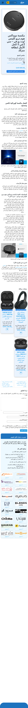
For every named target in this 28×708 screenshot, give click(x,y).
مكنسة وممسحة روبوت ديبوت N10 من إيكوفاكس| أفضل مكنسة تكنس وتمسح (7, 384)
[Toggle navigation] (2, 2)
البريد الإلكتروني (23, 415)
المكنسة (21, 130)
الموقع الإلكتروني (23, 419)
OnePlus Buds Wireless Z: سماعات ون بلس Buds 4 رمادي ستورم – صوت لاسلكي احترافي (20, 357)
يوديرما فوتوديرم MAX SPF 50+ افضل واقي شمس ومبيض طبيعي (21, 384)
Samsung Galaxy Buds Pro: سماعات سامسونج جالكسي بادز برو (7, 315)
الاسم (25, 412)
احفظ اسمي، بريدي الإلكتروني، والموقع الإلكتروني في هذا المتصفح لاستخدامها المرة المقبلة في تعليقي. (14, 426)
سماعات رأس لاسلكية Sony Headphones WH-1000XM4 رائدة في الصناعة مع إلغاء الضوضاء (21, 317)
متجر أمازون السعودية (19, 62)
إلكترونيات (12, 62)
